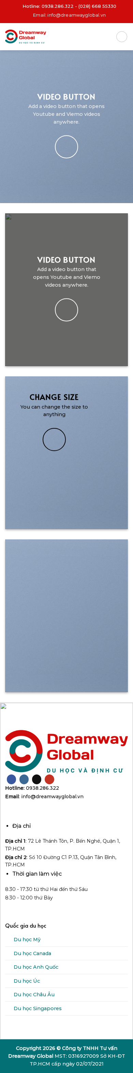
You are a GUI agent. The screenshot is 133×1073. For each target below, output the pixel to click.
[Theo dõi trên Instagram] (24, 779)
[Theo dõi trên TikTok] (36, 779)
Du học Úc (27, 981)
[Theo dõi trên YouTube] (49, 779)
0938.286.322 (58, 6)
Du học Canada (32, 953)
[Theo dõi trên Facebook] (11, 779)
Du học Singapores (38, 1008)
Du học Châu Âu (34, 994)
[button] (121, 36)
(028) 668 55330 (97, 6)
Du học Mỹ (27, 939)
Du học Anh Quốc (36, 967)
